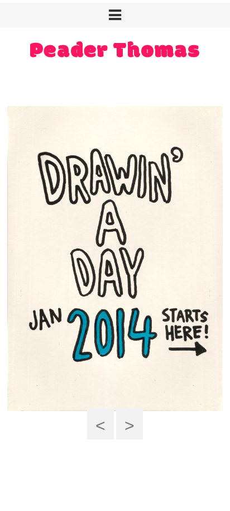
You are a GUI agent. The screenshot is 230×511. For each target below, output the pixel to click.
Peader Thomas (115, 51)
